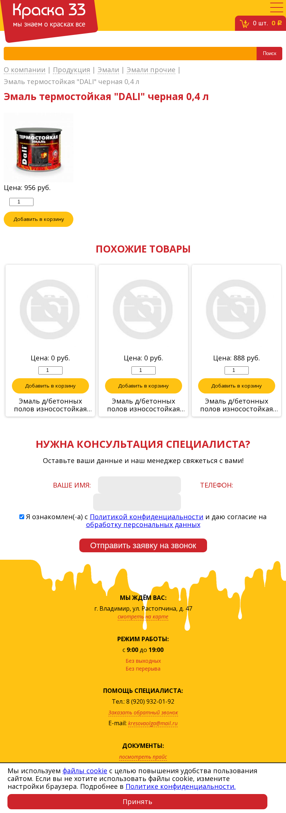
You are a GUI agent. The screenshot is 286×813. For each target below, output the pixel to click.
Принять (137, 801)
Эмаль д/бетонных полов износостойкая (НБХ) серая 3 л (236, 405)
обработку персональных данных (143, 524)
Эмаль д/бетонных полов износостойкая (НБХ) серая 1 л (50, 405)
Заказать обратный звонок (143, 712)
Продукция (71, 70)
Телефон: (216, 485)
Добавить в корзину (38, 219)
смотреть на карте (143, 616)
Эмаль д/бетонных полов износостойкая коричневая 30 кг (143, 405)
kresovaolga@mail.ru (153, 723)
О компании (24, 70)
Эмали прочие (151, 70)
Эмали (108, 70)
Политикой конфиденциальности (146, 516)
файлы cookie (85, 770)
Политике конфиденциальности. (180, 786)
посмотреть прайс (143, 756)
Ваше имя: (72, 485)
